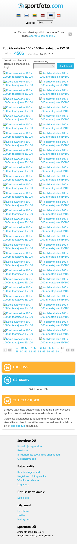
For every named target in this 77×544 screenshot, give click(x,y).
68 (57, 351)
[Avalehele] (40, 8)
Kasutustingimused (28, 472)
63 (34, 351)
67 (52, 351)
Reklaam (22, 450)
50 (26, 347)
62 (30, 351)
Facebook (23, 511)
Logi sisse (23, 484)
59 (17, 351)
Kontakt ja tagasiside (29, 446)
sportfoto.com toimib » (42, 35)
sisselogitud (18, 425)
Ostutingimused (26, 458)
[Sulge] (70, 35)
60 (21, 351)
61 (25, 351)
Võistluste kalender (28, 480)
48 (17, 347)
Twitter (21, 515)
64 (39, 351)
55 (49, 347)
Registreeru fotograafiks (31, 476)
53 (40, 347)
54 (44, 347)
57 (58, 347)
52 (35, 347)
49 (22, 347)
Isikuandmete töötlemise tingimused (38, 454)
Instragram (23, 519)
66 (48, 351)
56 (53, 347)
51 (31, 347)
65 (43, 351)
